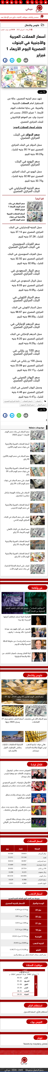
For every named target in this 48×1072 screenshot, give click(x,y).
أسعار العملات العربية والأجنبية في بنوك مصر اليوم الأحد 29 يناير (17, 471)
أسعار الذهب (35, 893)
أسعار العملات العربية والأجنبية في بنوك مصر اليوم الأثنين (16, 216)
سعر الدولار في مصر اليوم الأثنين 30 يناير (16, 457)
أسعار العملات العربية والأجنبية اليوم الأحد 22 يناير (17, 555)
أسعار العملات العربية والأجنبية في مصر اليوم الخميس (17, 506)
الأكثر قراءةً (36, 764)
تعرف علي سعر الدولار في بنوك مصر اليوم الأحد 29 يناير (16, 481)
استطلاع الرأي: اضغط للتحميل (35, 1011)
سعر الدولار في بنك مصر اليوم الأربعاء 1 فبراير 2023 (16, 206)
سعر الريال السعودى (27, 405)
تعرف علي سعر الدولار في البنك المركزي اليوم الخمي (16, 518)
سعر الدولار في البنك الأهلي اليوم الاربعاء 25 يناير (18, 530)
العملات (25, 102)
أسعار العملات (34, 840)
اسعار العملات (27, 401)
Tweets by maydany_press (35, 1043)
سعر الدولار (33, 134)
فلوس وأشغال (32, 25)
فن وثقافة (37, 587)
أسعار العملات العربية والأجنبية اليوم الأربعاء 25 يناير (17, 542)
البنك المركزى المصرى (11, 401)
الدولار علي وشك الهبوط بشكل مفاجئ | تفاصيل (16, 494)
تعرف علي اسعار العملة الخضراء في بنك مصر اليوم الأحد (16, 567)
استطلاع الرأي (35, 1005)
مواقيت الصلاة (34, 964)
